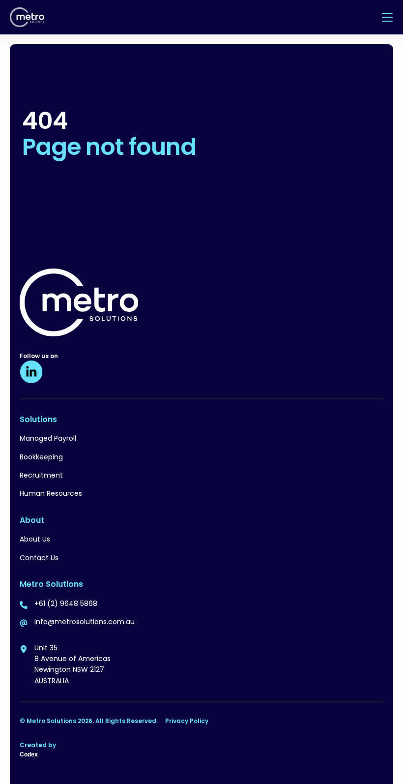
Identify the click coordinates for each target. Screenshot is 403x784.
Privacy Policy (186, 721)
